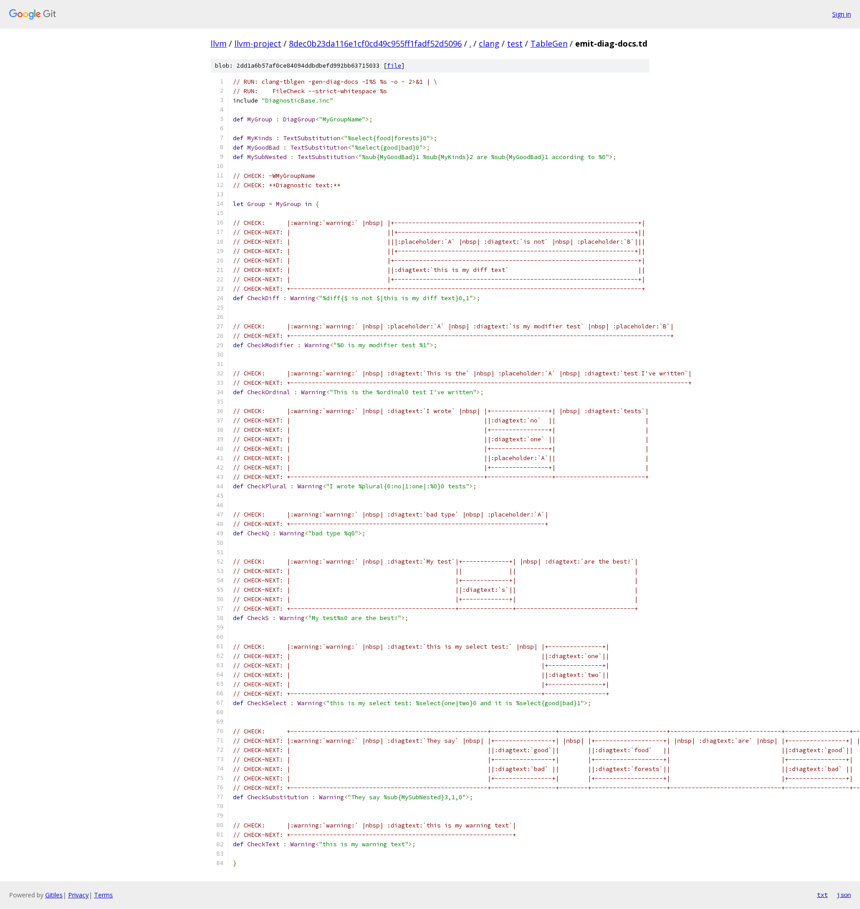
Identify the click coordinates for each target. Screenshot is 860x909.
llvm (219, 43)
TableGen (549, 43)
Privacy (78, 895)
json (844, 895)
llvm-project (257, 43)
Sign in (841, 14)
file (394, 65)
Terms (103, 895)
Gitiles (54, 895)
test (515, 43)
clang (489, 43)
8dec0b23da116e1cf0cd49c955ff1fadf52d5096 (375, 43)
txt (822, 895)
